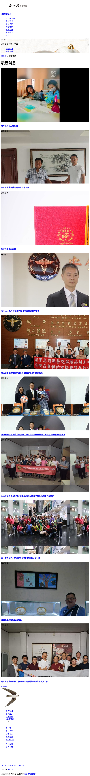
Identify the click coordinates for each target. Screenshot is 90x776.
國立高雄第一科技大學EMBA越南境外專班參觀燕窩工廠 (24, 682)
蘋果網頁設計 (30, 774)
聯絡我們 (9, 27)
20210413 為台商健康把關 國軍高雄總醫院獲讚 (20, 311)
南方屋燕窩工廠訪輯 (9, 126)
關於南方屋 (10, 18)
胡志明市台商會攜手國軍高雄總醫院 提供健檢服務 (22, 373)
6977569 (11, 769)
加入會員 (9, 30)
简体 (7, 35)
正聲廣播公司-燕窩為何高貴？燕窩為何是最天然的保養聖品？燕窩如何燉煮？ (33, 435)
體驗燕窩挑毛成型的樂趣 (11, 620)
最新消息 (9, 21)
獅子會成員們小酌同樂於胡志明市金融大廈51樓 (20, 558)
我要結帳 (10, 740)
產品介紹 (9, 24)
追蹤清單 (9, 731)
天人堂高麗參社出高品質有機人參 (15, 188)
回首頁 (4, 56)
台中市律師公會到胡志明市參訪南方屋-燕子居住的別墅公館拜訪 (27, 496)
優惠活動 (9, 52)
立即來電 (9, 744)
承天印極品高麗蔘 (8, 249)
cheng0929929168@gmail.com (12, 765)
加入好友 (9, 747)
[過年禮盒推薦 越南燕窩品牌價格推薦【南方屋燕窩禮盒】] (14, 8)
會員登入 (9, 33)
